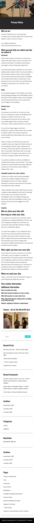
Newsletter (7, 490)
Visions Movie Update (10, 359)
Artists (5, 425)
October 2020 (7, 409)
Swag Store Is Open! (9, 365)
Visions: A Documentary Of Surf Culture (16, 511)
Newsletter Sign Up (9, 442)
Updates (6, 429)
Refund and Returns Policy (11, 501)
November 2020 (8, 405)
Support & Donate (9, 504)
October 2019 (7, 412)
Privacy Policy (7, 497)
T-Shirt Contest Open (10, 362)
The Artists (6, 392)
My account (7, 487)
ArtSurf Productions (9, 476)
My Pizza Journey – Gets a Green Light (15, 349)
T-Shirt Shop (7, 508)
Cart (4, 480)
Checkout (6, 483)
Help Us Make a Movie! (21, 389)
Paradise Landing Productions (12, 494)
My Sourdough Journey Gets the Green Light (16, 354)
